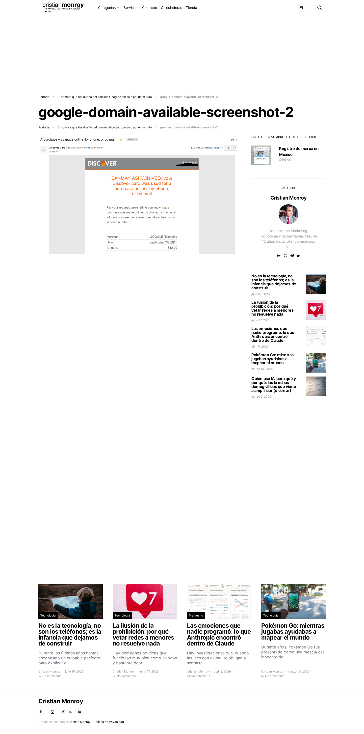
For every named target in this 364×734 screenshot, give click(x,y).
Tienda (191, 7)
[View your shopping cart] (301, 7)
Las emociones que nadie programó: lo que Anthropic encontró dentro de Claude (272, 334)
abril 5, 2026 (259, 346)
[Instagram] (52, 712)
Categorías (107, 7)
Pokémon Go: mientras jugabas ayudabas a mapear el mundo (272, 358)
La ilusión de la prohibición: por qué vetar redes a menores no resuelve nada (272, 308)
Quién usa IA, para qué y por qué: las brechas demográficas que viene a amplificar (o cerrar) (273, 384)
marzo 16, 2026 (262, 369)
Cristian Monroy (288, 198)
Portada (43, 97)
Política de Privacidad (109, 722)
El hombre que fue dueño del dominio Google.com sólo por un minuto (105, 97)
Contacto (149, 7)
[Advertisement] (148, 50)
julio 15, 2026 (260, 294)
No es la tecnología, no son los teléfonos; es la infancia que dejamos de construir (273, 281)
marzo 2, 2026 (261, 396)
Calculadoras (171, 7)
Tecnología (48, 615)
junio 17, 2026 (260, 320)
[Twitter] (41, 712)
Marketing (196, 615)
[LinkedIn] (79, 712)
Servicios (131, 7)
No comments (51, 676)
